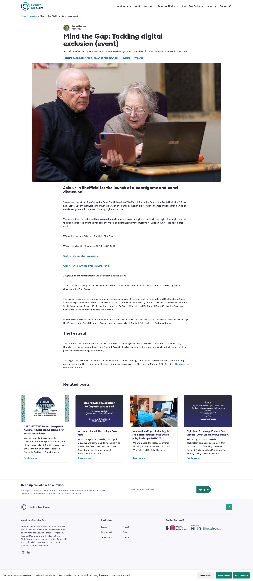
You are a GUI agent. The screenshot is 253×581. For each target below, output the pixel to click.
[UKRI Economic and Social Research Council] (178, 530)
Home (23, 16)
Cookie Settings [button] (206, 575)
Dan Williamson (79, 26)
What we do (122, 6)
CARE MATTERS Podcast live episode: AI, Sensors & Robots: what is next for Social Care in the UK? (44, 430)
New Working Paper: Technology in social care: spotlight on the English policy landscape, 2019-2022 (150, 435)
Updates (33, 16)
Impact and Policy (166, 6)
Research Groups (109, 532)
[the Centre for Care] (32, 6)
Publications (107, 538)
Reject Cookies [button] (224, 575)
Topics (104, 527)
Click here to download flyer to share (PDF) (86, 266)
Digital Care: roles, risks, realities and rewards (91, 58)
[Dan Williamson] (66, 28)
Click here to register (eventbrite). (81, 256)
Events (126, 58)
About (210, 6)
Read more (29, 458)
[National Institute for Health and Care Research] (208, 530)
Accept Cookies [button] (241, 575)
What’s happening (143, 6)
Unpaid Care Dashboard (192, 6)
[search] (230, 6)
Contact (223, 6)
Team (125, 532)
